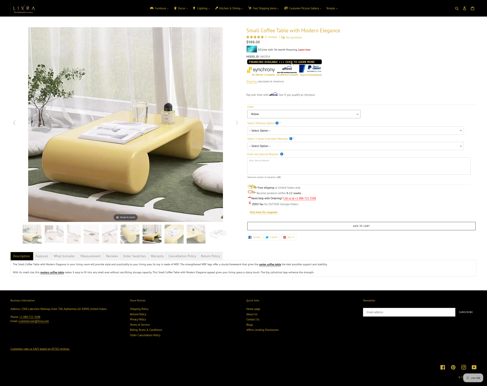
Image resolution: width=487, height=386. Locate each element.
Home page (253, 309)
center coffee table (270, 264)
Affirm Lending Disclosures (262, 330)
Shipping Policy (139, 309)
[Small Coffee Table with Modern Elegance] (218, 234)
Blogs (249, 324)
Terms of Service (140, 324)
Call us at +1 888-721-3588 (299, 198)
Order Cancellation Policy (145, 335)
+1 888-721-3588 (29, 317)
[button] (255, 37)
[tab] (21, 256)
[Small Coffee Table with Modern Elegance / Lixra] (32, 234)
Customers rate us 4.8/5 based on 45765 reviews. (40, 349)
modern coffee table (52, 272)
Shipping (251, 81)
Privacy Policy (138, 319)
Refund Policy (138, 314)
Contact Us (252, 319)
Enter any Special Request (263, 154)
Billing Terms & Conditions (146, 330)
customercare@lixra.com (33, 321)
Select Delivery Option (261, 123)
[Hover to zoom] (125, 124)
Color (250, 107)
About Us (251, 314)
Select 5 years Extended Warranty (267, 139)
